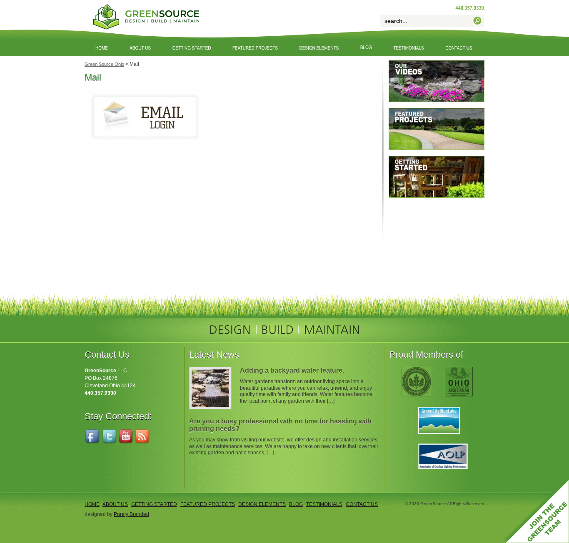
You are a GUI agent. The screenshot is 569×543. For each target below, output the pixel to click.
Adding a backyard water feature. (292, 370)
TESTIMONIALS (324, 504)
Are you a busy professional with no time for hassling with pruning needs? (280, 425)
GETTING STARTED (154, 504)
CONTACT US (362, 504)
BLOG (296, 504)
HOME (92, 504)
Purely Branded (131, 514)
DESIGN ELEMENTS (262, 504)
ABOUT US (115, 504)
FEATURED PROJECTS (207, 504)
